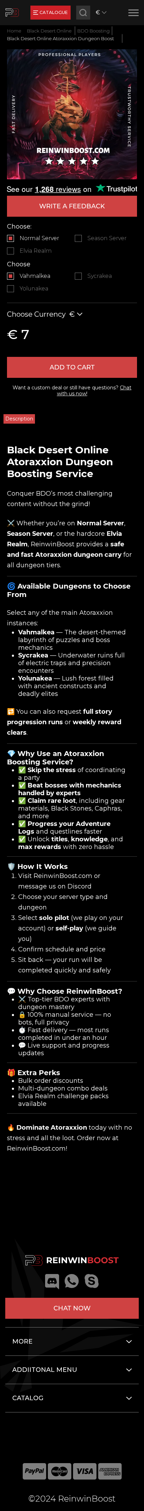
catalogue (53, 12)
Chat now (72, 1308)
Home (14, 31)
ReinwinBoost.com (63, 876)
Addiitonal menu (44, 1370)
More (22, 1341)
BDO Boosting (93, 31)
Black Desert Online (49, 31)
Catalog (27, 1398)
